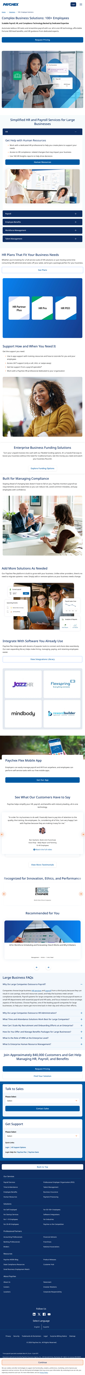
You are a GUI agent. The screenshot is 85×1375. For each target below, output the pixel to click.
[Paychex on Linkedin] (34, 1314)
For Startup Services (11, 1214)
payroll (48, 990)
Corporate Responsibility (52, 1292)
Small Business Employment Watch (17, 1269)
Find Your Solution (42, 1076)
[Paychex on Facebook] (44, 1314)
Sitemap (72, 1336)
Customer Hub (48, 1264)
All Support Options (18, 1147)
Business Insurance (50, 1192)
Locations (7, 1292)
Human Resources (42, 162)
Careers (6, 1287)
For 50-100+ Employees (51, 1210)
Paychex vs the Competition (53, 1224)
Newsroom (47, 1282)
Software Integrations (51, 1214)
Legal (46, 1336)
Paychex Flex (22, 1152)
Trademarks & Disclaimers (31, 1336)
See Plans (42, 270)
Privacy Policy (44, 1372)
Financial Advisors (50, 1237)
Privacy (8, 1336)
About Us (7, 1282)
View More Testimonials (42, 864)
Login (73, 4)
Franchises (47, 1242)
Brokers (6, 1247)
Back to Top (42, 1167)
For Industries (48, 1219)
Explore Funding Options (42, 468)
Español (46, 1327)
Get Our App (42, 780)
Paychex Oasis (33, 1152)
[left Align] (4, 894)
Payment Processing (50, 1197)
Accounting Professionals (13, 1237)
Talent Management (50, 1187)
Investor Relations (50, 1287)
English (37, 1327)
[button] (80, 4)
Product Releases (49, 1259)
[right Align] (81, 894)
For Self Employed (10, 1210)
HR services (36, 990)
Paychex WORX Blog (11, 1259)
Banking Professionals (12, 1242)
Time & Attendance (11, 1187)
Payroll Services (9, 1182)
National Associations (51, 1247)
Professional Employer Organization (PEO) (58, 1182)
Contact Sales (42, 1108)
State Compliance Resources (14, 1264)
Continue (42, 1362)
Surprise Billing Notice (58, 1336)
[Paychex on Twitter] (39, 1314)
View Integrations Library (42, 659)
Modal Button (42, 849)
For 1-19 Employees (11, 1219)
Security (16, 1336)
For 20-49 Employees (11, 1224)
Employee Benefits (10, 1192)
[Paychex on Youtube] (49, 1314)
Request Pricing (42, 39)
